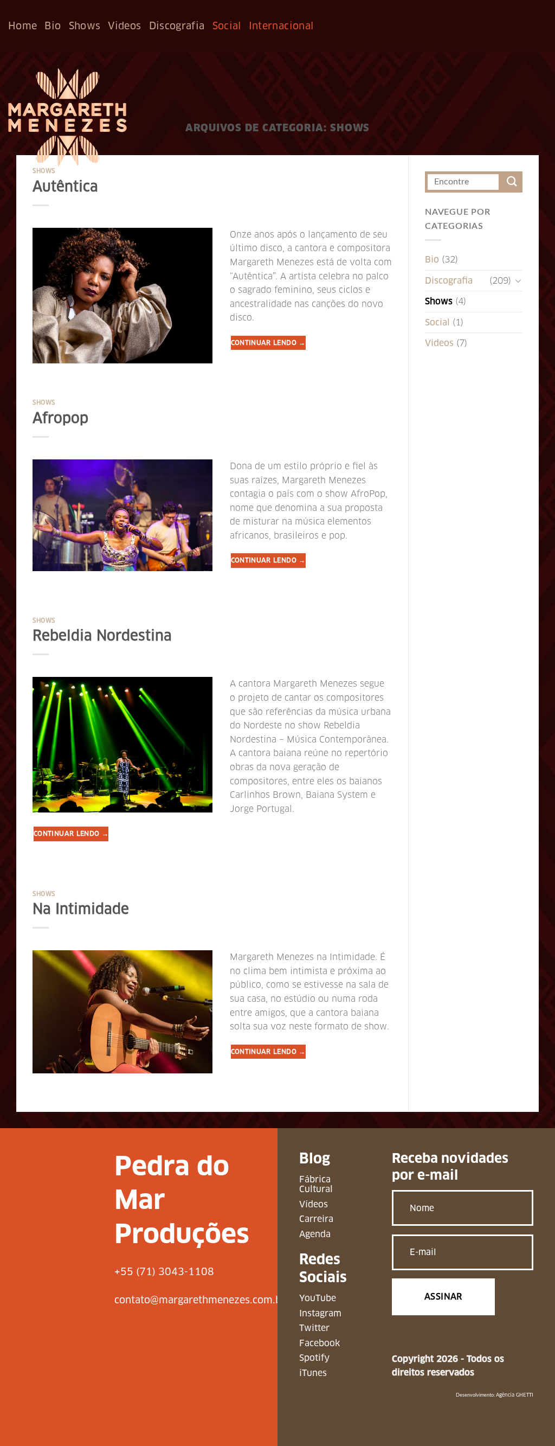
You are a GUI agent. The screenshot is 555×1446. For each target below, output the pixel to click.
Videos (124, 26)
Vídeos (313, 1204)
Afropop (60, 418)
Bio (52, 26)
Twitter (314, 1328)
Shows (85, 26)
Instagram (320, 1313)
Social (226, 26)
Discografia (177, 26)
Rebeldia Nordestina (102, 635)
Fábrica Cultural (316, 1184)
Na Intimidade (81, 909)
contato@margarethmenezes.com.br (200, 1300)
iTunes (313, 1373)
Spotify (314, 1358)
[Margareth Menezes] (67, 117)
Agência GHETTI (514, 1395)
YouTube (317, 1298)
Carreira (316, 1219)
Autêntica (65, 186)
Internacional (281, 26)
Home (22, 26)
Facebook (319, 1343)
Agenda (315, 1234)
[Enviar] (511, 182)
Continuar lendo (268, 342)
